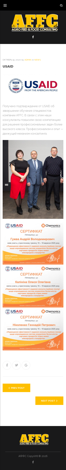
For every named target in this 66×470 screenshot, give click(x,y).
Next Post (48, 400)
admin (27, 60)
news (37, 60)
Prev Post (18, 387)
